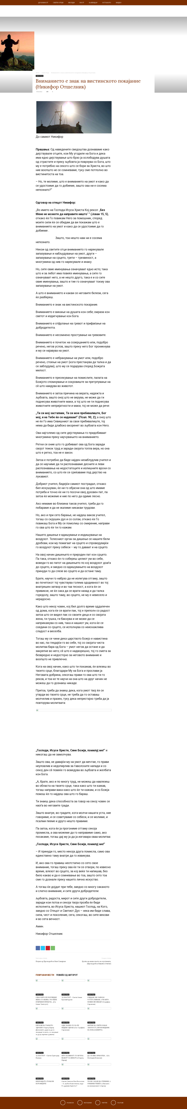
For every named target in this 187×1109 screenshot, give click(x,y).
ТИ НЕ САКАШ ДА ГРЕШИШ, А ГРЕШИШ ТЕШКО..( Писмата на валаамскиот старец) (99, 1083)
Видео (118, 3)
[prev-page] (37, 1090)
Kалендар (93, 3)
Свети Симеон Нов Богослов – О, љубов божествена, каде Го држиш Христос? (73, 1083)
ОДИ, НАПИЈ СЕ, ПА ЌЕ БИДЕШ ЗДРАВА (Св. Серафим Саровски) (73, 1027)
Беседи (71, 3)
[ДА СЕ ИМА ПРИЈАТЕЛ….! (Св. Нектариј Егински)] (99, 1045)
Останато (106, 3)
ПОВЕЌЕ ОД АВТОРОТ (67, 975)
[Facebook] (38, 948)
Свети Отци (58, 3)
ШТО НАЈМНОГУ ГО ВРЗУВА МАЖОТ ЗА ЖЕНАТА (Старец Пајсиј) (73, 1058)
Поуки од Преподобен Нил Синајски (51, 961)
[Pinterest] (48, 948)
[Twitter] (43, 948)
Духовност (43, 3)
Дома (37, 73)
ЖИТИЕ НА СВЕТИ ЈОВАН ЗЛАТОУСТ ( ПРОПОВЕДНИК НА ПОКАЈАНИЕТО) (98, 1027)
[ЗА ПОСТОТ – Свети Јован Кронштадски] (73, 987)
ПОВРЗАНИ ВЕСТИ (45, 975)
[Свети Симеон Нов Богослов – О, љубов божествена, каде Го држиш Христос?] (73, 1071)
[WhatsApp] (53, 948)
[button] (148, 3)
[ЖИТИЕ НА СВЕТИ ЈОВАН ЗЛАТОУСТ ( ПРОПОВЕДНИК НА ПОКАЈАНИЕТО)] (99, 1015)
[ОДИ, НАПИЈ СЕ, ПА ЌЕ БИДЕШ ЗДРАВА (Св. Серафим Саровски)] (73, 1015)
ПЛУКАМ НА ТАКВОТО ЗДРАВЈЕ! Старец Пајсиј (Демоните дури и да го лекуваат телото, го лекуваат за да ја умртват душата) (47, 1029)
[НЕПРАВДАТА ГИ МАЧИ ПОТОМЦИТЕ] (47, 1071)
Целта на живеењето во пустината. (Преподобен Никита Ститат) (96, 962)
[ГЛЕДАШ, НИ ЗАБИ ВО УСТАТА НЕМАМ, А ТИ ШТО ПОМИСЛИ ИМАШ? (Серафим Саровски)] (99, 987)
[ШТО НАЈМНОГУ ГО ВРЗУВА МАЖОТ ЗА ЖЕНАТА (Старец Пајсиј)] (73, 1045)
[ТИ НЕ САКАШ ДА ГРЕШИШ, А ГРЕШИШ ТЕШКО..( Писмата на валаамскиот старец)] (99, 1071)
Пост (82, 3)
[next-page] (40, 1090)
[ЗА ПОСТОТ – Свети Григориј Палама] (47, 1045)
